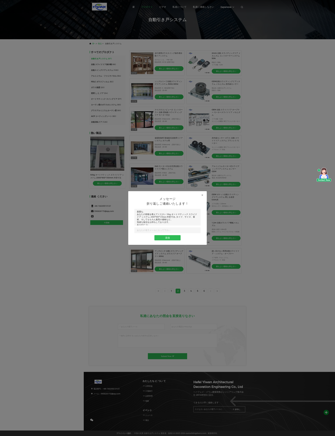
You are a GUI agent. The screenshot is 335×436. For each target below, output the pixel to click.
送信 (167, 237)
